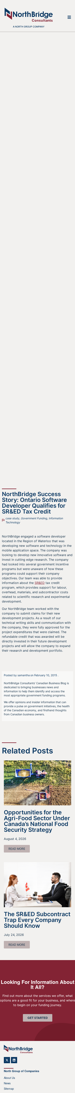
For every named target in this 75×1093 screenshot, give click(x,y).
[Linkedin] (14, 1060)
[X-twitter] (7, 1060)
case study (12, 518)
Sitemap (9, 1088)
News (7, 1083)
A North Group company (28, 26)
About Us (9, 1078)
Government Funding (34, 518)
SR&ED (40, 583)
